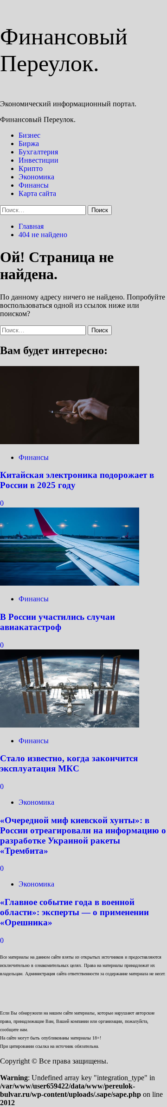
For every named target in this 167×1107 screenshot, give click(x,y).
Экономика (36, 177)
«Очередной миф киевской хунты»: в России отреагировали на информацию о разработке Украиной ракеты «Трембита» (83, 835)
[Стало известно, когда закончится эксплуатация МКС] (69, 725)
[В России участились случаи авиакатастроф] (69, 583)
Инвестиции (38, 160)
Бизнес (29, 135)
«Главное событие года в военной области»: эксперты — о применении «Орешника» (74, 912)
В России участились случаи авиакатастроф (57, 622)
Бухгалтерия (38, 152)
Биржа (29, 143)
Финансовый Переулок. (38, 119)
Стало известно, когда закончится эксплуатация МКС (69, 763)
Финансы (34, 185)
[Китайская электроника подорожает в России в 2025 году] (69, 442)
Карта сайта (37, 193)
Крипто (31, 168)
